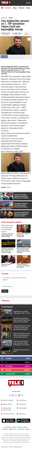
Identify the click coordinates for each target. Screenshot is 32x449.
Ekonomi (21, 8)
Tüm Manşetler (23, 408)
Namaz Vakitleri (7, 404)
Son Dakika (7, 8)
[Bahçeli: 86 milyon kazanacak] (8, 259)
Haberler (4, 17)
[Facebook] (10, 395)
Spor (15, 429)
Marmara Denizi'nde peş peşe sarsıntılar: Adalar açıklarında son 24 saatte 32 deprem (23, 250)
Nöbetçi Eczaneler (8, 400)
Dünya (28, 8)
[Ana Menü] (29, 3)
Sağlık (11, 429)
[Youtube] (19, 395)
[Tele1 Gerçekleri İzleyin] (6, 2)
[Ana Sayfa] (2, 8)
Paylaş (5, 56)
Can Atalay (26, 68)
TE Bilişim (10, 446)
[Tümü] (30, 300)
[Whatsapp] (22, 395)
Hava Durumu (22, 400)
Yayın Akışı (21, 429)
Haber (15, 8)
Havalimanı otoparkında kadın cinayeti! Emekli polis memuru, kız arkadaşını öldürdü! (7, 250)
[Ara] (27, 3)
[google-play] (23, 421)
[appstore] (8, 421)
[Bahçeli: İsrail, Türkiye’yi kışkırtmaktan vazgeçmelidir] (24, 228)
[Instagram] (16, 395)
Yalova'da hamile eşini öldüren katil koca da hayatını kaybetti (7, 235)
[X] (13, 395)
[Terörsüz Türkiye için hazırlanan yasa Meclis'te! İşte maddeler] (24, 259)
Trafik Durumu (22, 404)
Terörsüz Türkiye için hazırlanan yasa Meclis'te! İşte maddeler (23, 266)
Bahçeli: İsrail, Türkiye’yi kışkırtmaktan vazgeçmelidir (23, 235)
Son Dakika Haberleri (8, 414)
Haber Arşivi (22, 414)
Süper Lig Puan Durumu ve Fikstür (6, 409)
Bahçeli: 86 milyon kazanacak (6, 265)
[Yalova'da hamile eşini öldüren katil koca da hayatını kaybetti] (8, 228)
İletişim (27, 429)
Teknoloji (5, 429)
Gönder (5, 291)
